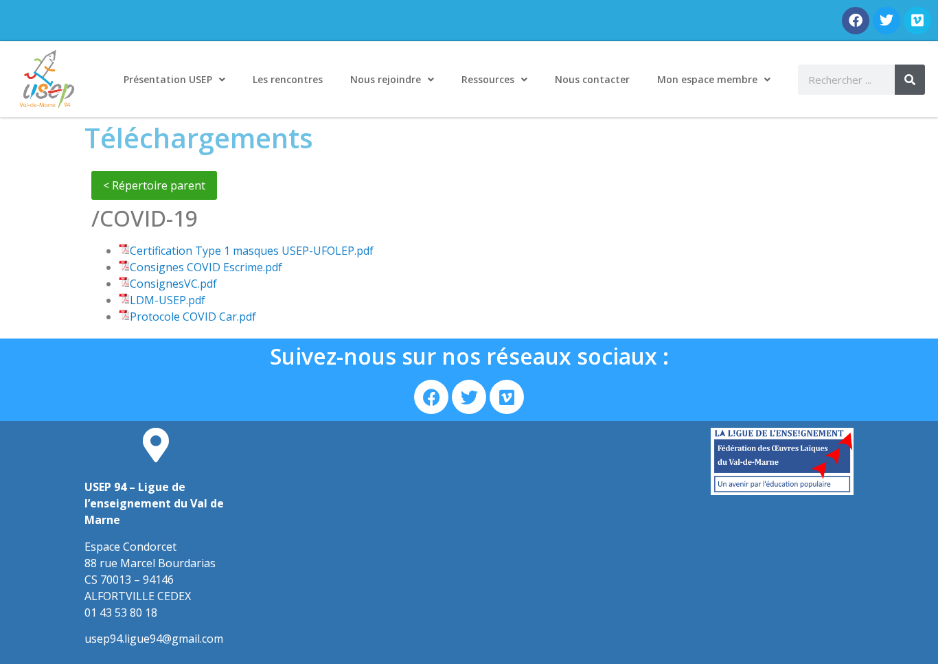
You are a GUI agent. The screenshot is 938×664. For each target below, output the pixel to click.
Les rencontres (288, 79)
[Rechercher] (910, 80)
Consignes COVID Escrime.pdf (206, 267)
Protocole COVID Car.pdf (193, 316)
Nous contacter (592, 79)
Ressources (487, 79)
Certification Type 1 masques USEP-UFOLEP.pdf (252, 250)
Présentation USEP (168, 79)
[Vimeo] (917, 20)
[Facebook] (855, 20)
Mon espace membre (707, 79)
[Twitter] (886, 20)
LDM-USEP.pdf (167, 300)
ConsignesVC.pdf (173, 283)
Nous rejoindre (385, 79)
